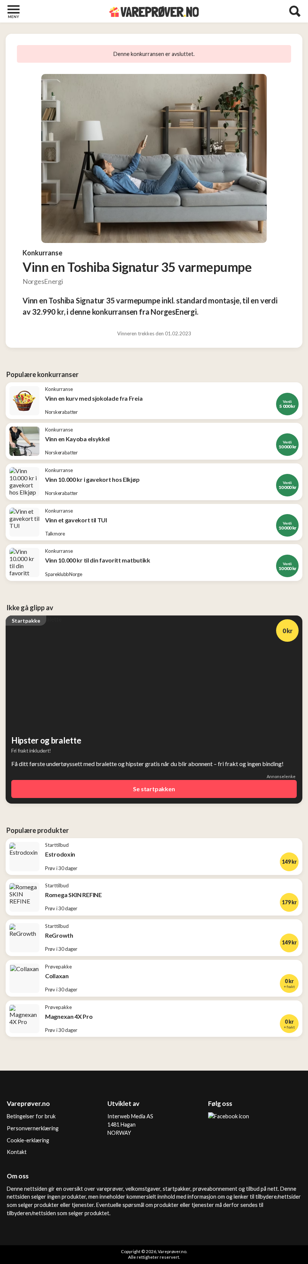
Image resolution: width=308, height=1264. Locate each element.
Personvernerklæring (33, 1128)
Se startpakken (154, 788)
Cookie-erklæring (28, 1140)
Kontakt (17, 1152)
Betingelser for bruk (31, 1116)
